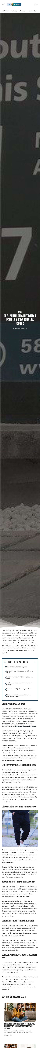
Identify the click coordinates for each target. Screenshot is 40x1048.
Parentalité (10, 1046)
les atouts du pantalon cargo (25, 726)
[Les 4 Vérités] (14, 4)
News (8, 1004)
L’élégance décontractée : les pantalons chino (19, 677)
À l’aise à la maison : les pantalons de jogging (19, 683)
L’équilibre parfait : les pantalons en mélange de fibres (18, 695)
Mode (20, 312)
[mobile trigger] (3, 4)
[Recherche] (31, 4)
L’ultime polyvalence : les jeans (16, 667)
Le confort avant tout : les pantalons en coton (19, 671)
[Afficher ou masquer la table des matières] (32, 662)
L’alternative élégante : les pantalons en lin (19, 689)
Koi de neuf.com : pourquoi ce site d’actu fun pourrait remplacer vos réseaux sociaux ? (19, 1026)
